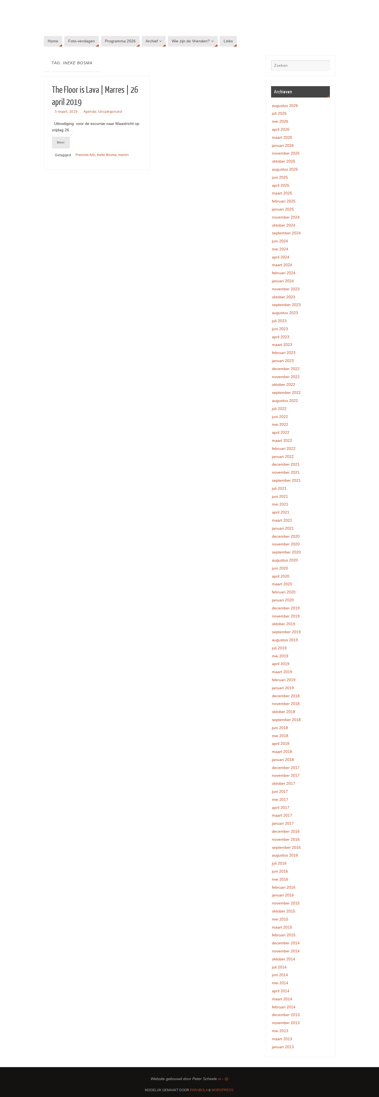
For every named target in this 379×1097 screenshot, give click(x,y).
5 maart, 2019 (66, 112)
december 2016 (286, 831)
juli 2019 (279, 648)
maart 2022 (282, 440)
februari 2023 (283, 352)
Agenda (90, 112)
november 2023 (286, 289)
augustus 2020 (285, 560)
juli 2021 (279, 488)
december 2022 (286, 368)
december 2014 (286, 943)
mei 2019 (280, 656)
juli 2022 (279, 408)
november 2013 (286, 1023)
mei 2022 (280, 424)
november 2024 (286, 217)
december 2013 (286, 1015)
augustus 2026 (285, 105)
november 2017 (286, 775)
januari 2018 (283, 759)
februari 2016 (283, 887)
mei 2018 (280, 736)
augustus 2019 (285, 640)
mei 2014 (280, 983)
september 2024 (286, 233)
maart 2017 (282, 815)
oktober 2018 (283, 711)
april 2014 (280, 991)
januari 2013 (283, 1047)
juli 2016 (279, 863)
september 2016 (286, 847)
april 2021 (280, 512)
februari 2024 (283, 273)
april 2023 (280, 337)
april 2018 (280, 743)
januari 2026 (283, 145)
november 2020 (286, 544)
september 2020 (286, 552)
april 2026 (280, 129)
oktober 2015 (283, 911)
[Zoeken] (323, 67)
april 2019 (280, 664)
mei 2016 (280, 879)
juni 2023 (280, 329)
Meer (61, 142)
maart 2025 (282, 193)
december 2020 (286, 536)
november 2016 (286, 839)
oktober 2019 (283, 624)
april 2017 (280, 807)
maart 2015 (282, 927)
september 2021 (286, 480)
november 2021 (286, 472)
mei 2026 (280, 121)
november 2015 (286, 903)
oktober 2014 (283, 959)
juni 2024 (280, 241)
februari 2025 (283, 201)
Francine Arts (85, 155)
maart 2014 (282, 999)
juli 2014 (279, 967)
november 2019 (286, 616)
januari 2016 (283, 895)
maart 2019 (282, 672)
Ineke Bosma (107, 155)
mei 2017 (280, 799)
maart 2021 (282, 520)
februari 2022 (283, 448)
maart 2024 (282, 265)
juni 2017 (280, 791)
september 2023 (286, 305)
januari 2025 (283, 209)
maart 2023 (282, 344)
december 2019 (286, 608)
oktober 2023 (283, 297)
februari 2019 (283, 680)
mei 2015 (280, 919)
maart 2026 (282, 137)
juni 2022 (280, 416)
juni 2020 (280, 568)
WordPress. (222, 1090)
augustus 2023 (285, 313)
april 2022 (280, 432)
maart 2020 (282, 584)
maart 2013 (282, 1039)
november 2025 (286, 153)
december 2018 (286, 696)
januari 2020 (283, 600)
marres (123, 155)
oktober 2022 (283, 384)
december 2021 (286, 464)
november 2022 (286, 377)
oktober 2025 (283, 161)
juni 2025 (280, 177)
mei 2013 (280, 1031)
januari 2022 (283, 456)
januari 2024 (283, 281)
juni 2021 (280, 496)
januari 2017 (283, 823)
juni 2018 (280, 728)
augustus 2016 (285, 855)
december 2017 (286, 767)
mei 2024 (280, 249)
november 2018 (286, 703)
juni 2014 (280, 975)
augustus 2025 (285, 169)
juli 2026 (279, 113)
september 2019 (286, 632)
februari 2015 (283, 935)
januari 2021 (283, 528)
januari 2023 (283, 360)
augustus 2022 (285, 400)
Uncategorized (110, 112)
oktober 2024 (283, 225)
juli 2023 (279, 321)
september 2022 (286, 392)
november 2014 (286, 951)
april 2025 (280, 185)
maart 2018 (282, 751)
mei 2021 (280, 504)
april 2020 (280, 576)
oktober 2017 (283, 783)
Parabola (199, 1090)
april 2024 (280, 257)
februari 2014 (283, 1007)
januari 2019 (283, 688)
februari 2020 (283, 592)
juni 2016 (280, 871)
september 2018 (286, 719)
